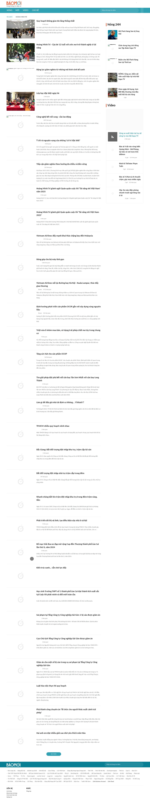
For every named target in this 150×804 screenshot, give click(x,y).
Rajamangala (31, 776)
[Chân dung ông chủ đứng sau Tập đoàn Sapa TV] (112, 49)
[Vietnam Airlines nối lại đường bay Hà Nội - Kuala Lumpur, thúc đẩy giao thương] (21, 291)
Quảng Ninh (67, 779)
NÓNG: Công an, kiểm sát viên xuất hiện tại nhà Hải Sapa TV (128, 76)
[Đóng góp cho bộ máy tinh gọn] (21, 267)
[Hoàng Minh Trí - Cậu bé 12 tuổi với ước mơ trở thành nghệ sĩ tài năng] (21, 52)
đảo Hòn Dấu (38, 781)
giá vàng (30, 781)
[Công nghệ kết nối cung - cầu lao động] (21, 125)
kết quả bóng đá (96, 773)
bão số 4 (134, 770)
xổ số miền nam (81, 776)
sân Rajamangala (112, 770)
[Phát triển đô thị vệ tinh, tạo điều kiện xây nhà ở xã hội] (21, 528)
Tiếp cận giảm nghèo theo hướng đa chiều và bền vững (61, 164)
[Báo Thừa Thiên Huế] (38, 263)
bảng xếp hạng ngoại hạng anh (76, 770)
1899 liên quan (47, 120)
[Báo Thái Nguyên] (39, 736)
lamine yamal (41, 776)
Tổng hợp (28, 791)
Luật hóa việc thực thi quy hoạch (51, 686)
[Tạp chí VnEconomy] (38, 429)
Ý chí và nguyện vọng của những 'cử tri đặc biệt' (58, 140)
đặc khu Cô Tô (131, 776)
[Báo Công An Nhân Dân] (40, 144)
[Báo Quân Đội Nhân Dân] (39, 120)
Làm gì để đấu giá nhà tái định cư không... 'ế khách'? (60, 402)
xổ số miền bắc (85, 773)
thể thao (16, 776)
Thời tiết (90, 770)
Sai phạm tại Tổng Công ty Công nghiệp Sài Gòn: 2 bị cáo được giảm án (68, 615)
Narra (9, 776)
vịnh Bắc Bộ (42, 770)
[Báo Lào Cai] (38, 550)
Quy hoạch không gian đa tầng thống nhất (55, 21)
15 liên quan (46, 406)
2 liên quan (47, 96)
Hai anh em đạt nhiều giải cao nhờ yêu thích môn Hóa (60, 733)
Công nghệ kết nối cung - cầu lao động (53, 117)
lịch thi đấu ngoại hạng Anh (38, 779)
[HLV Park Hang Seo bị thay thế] (112, 34)
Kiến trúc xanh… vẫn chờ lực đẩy (51, 568)
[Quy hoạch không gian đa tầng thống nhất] (21, 29)
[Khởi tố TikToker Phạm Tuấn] (112, 167)
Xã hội (122, 773)
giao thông (51, 770)
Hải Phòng (129, 773)
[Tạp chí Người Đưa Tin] (38, 618)
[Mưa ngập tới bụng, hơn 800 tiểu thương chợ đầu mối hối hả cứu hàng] (112, 92)
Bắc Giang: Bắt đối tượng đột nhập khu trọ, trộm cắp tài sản (63, 450)
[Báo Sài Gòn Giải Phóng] (38, 24)
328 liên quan (48, 73)
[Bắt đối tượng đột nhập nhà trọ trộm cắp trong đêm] (21, 481)
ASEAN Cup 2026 (32, 770)
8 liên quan (48, 144)
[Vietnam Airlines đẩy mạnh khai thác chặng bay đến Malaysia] (21, 243)
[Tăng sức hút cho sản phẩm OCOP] (21, 362)
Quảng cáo (9, 797)
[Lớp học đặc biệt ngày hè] (21, 101)
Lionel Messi (107, 773)
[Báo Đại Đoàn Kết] (38, 453)
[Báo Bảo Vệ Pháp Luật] (38, 337)
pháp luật (137, 773)
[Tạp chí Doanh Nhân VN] (120, 51)
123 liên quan (133, 157)
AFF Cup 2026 (120, 779)
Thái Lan (115, 773)
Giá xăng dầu (109, 779)
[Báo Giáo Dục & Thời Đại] (37, 219)
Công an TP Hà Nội (22, 779)
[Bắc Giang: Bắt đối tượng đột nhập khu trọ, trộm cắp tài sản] (21, 457)
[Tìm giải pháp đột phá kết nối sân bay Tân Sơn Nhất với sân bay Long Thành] (21, 385)
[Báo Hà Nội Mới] (38, 406)
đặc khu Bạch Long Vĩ (55, 779)
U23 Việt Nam (61, 770)
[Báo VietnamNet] (120, 97)
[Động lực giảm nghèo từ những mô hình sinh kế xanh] (21, 77)
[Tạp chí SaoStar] (120, 37)
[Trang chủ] (14, 4)
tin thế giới (11, 779)
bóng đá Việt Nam (78, 779)
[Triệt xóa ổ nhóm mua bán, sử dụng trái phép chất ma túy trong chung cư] (21, 338)
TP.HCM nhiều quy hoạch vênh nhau (52, 426)
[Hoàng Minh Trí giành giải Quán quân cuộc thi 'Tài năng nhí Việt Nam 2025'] (21, 220)
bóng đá (128, 779)
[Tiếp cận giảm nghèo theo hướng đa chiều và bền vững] (21, 172)
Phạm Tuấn (89, 779)
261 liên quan (48, 167)
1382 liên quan (46, 262)
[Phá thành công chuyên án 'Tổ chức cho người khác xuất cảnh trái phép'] (21, 717)
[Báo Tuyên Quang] (39, 96)
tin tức (23, 776)
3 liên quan (44, 429)
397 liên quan (44, 476)
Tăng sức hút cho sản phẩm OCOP (51, 354)
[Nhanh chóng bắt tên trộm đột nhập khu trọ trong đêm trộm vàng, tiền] (21, 505)
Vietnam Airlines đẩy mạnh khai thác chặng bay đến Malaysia (64, 236)
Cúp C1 (128, 770)
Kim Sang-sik (11, 770)
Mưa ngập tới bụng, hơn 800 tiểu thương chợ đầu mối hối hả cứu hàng (128, 92)
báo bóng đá (74, 773)
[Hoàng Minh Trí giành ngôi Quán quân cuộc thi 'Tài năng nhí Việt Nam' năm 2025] (21, 196)
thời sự (121, 770)
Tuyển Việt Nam (86, 781)
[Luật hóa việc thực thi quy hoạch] (21, 693)
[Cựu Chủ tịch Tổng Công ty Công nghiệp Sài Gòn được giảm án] (21, 646)
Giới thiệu (9, 791)
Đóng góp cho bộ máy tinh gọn (50, 259)
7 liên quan (44, 336)
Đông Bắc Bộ (21, 770)
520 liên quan (46, 313)
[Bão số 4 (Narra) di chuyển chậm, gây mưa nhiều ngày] (112, 180)
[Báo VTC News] (39, 239)
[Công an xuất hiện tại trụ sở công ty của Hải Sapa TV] (112, 136)
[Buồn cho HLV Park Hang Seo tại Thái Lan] (112, 63)
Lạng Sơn (50, 776)
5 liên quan (45, 24)
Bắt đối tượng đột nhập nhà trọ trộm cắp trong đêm (60, 473)
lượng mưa (58, 776)
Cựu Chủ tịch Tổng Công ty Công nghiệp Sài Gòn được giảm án (64, 639)
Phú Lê (67, 773)
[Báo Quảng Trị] (39, 73)
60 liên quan (130, 169)
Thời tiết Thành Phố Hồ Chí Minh (17, 773)
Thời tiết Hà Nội (100, 770)
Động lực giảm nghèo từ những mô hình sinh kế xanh (60, 70)
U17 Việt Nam (120, 776)
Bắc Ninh (10, 781)
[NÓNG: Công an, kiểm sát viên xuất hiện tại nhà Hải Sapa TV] (112, 77)
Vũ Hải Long (136, 779)
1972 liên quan (47, 239)
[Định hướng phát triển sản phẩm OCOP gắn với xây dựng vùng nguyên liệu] (21, 314)
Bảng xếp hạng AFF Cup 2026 (53, 781)
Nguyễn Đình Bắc (93, 776)
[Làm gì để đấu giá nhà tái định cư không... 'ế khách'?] (21, 410)
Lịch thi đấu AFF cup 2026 (55, 773)
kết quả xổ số (68, 781)
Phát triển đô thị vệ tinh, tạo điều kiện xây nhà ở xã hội (61, 521)
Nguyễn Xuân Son (69, 776)
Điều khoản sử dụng (12, 793)
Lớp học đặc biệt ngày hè (47, 93)
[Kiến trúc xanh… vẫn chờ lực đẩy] (21, 575)
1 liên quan (43, 195)
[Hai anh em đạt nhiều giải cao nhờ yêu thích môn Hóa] (21, 741)
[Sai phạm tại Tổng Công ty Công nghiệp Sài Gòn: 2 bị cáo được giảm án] (21, 623)
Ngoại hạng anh (98, 779)
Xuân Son (76, 781)
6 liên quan (45, 384)
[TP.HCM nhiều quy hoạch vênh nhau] (21, 434)
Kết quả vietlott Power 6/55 (37, 773)
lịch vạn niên (110, 776)
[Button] (142, 10)
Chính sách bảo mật (12, 795)
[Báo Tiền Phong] (38, 642)
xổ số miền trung (20, 781)
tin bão (102, 776)
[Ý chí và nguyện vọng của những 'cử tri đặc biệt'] (21, 148)
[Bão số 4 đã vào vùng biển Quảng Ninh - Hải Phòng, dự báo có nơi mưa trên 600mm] (112, 150)
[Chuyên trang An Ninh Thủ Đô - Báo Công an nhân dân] (37, 51)
